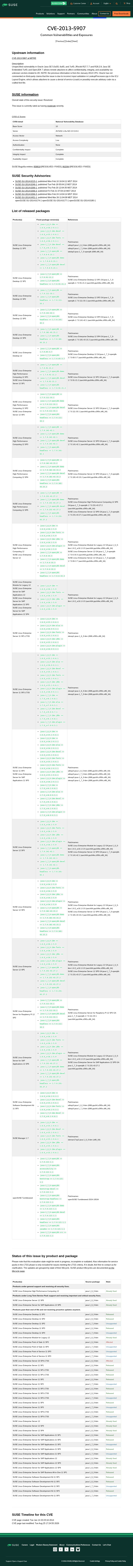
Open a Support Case (19, 1561)
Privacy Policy (109, 1561)
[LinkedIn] (72, 1549)
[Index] (68, 41)
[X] (66, 1549)
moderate (51, 106)
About (61, 1545)
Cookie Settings (95, 1561)
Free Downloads (121, 13)
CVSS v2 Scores (18, 117)
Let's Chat (107, 1545)
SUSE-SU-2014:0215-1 (26, 181)
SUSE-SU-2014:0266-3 (26, 194)
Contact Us (104, 13)
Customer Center (79, 3)
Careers (25, 1545)
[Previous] (60, 41)
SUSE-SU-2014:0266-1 (26, 188)
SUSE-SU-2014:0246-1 (26, 184)
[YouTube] (55, 1549)
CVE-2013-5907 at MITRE (24, 58)
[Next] (75, 41)
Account (96, 3)
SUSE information (25, 94)
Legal (32, 1545)
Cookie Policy (121, 1561)
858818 (37, 167)
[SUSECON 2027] (59, 3)
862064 (65, 167)
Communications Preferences (78, 1545)
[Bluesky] (78, 1549)
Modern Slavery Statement (46, 1545)
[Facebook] (61, 1549)
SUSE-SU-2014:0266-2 (26, 191)
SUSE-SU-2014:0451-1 (26, 197)
